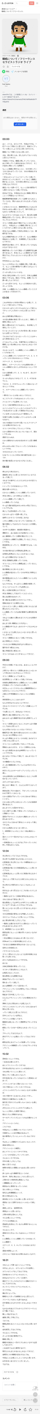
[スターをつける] (3, 66)
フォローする (16, 66)
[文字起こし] (18, 56)
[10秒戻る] (14, 1409)
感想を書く (21, 124)
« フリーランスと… (10, 1400)
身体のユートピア (8, 9)
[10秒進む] (25, 1409)
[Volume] (10, 1409)
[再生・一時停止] (20, 1409)
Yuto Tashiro (6, 84)
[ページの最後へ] (35, 1400)
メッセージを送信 (20, 71)
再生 (7, 71)
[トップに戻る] (35, 1394)
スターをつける (9, 1372)
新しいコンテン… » (30, 1400)
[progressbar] (20, 1405)
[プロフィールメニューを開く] (37, 3)
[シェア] (7, 66)
